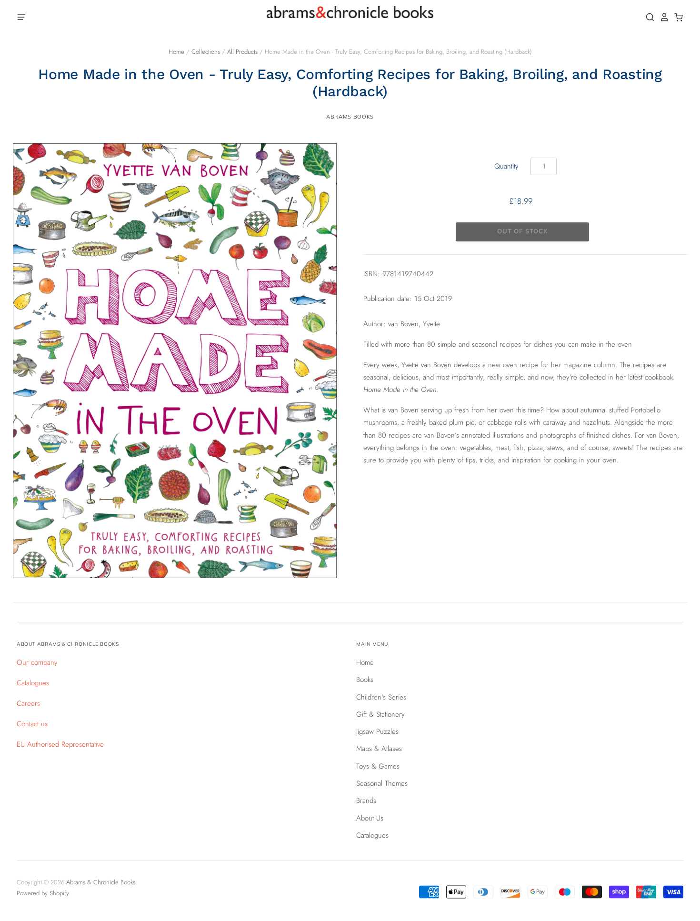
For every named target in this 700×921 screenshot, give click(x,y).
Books (364, 679)
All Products (242, 51)
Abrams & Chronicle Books (100, 882)
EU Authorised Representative (60, 744)
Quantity (506, 166)
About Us (369, 818)
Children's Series (381, 697)
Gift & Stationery (380, 714)
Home (176, 51)
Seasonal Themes (382, 783)
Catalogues (33, 683)
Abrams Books (350, 116)
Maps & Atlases (379, 748)
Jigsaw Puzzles (377, 731)
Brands (366, 800)
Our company (37, 662)
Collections (205, 51)
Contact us (32, 724)
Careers (28, 703)
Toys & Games (378, 766)
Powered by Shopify (43, 893)
